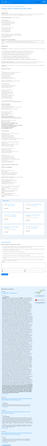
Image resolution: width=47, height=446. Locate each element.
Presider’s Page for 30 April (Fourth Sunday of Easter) (34, 204)
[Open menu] (45, 2)
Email (25, 269)
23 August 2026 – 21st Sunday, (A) (9, 293)
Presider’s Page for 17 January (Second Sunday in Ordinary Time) (11, 227)
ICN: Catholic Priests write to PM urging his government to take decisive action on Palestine (15, 412)
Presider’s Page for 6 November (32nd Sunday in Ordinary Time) (33, 215)
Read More (6, 208)
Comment (3, 261)
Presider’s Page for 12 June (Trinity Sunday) (32, 226)
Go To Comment (5, 393)
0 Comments (12, 205)
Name (2, 269)
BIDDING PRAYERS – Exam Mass (9, 204)
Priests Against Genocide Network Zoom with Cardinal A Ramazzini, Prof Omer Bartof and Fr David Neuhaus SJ (16, 399)
